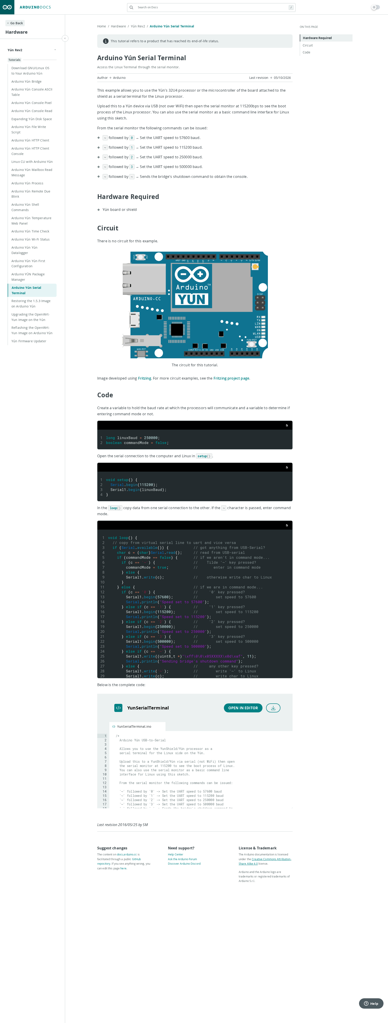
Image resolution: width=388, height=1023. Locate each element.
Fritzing (144, 378)
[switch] (376, 7)
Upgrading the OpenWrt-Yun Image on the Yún (30, 317)
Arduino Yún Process (27, 183)
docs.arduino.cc (127, 854)
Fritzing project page (231, 378)
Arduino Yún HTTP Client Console (30, 151)
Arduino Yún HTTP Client (30, 140)
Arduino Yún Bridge (26, 81)
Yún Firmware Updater (28, 341)
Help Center (175, 854)
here (123, 868)
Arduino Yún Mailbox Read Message (31, 172)
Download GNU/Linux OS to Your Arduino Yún (30, 70)
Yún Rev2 (139, 26)
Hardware (120, 26)
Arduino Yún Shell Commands (25, 207)
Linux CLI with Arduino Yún (32, 161)
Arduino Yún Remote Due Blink (30, 194)
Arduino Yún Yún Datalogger (24, 250)
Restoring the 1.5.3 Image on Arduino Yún (31, 303)
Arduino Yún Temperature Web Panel (31, 220)
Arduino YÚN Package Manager (28, 277)
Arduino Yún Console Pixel (31, 103)
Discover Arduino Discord (184, 863)
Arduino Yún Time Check (30, 231)
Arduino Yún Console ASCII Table (32, 92)
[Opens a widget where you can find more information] (371, 1004)
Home (103, 26)
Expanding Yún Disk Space (31, 119)
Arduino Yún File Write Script (28, 129)
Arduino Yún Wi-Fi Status (30, 239)
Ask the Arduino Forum (182, 859)
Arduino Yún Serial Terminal (26, 290)
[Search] (131, 7)
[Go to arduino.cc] (7, 7)
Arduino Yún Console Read (31, 111)
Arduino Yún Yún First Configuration (28, 263)
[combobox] (211, 7)
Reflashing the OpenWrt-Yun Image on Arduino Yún (32, 330)
